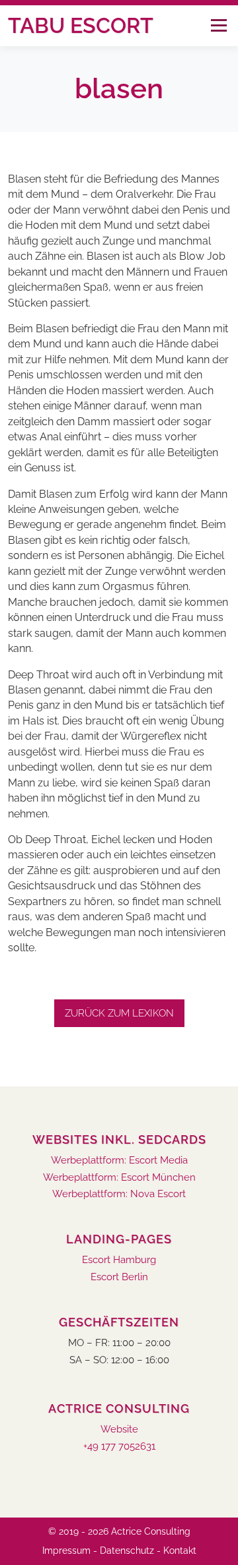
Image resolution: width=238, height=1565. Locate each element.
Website (119, 1429)
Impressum (66, 1550)
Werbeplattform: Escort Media (119, 1161)
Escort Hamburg (119, 1260)
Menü (218, 25)
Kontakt (179, 1550)
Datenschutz (127, 1550)
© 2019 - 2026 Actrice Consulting (119, 1531)
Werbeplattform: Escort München (119, 1178)
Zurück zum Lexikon (119, 1013)
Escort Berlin (119, 1277)
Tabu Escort (80, 25)
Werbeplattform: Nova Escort (119, 1194)
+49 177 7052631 (119, 1447)
